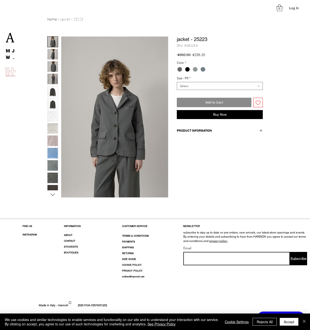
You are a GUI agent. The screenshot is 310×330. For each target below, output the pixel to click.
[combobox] (220, 86)
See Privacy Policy (161, 324)
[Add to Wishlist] (258, 102)
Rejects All (265, 321)
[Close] (304, 321)
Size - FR (184, 78)
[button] (279, 7)
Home (52, 18)
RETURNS (128, 253)
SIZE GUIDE (129, 259)
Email (187, 248)
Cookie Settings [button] (237, 321)
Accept (289, 321)
